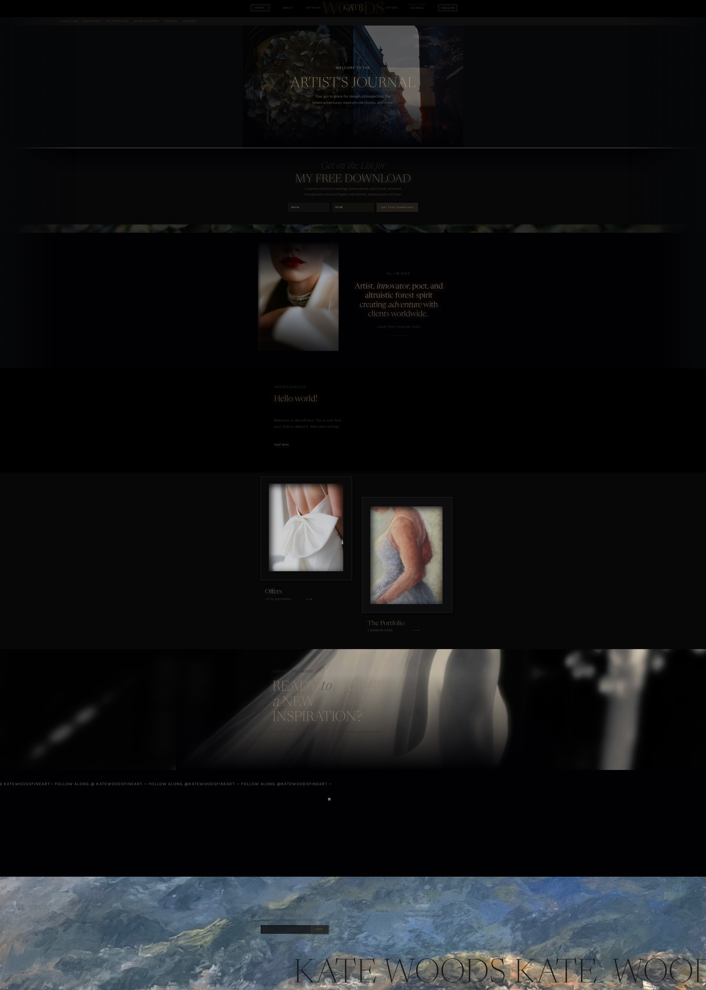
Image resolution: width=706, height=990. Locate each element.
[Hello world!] (409, 420)
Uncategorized (290, 387)
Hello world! (296, 399)
